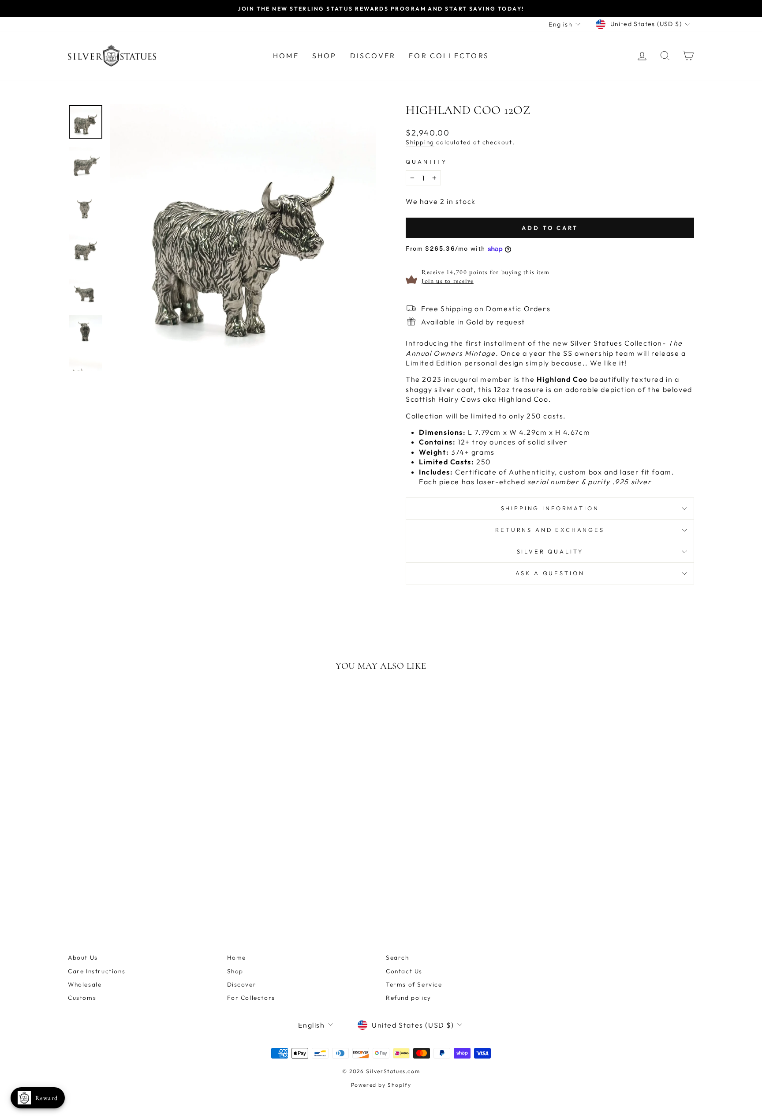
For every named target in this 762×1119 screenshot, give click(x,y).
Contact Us (404, 971)
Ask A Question (550, 572)
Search (397, 957)
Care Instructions (96, 971)
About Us (83, 957)
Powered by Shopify (381, 1084)
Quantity (426, 161)
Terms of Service (414, 984)
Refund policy (408, 998)
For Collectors (449, 55)
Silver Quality (550, 551)
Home (286, 55)
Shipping (420, 142)
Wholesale (84, 984)
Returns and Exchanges (550, 529)
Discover (373, 55)
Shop (324, 55)
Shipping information (550, 508)
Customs (82, 998)
